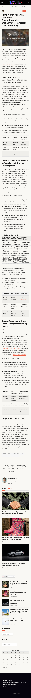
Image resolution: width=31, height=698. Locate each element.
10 (19, 657)
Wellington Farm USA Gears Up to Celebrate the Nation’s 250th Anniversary (15, 538)
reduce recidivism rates (19, 355)
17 (19, 660)
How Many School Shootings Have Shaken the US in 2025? (22, 467)
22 (11, 662)
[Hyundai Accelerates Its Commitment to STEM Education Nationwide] (15, 552)
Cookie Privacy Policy (9, 684)
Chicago (4, 453)
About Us (6, 677)
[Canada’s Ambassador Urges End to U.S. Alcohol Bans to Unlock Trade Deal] (15, 501)
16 (15, 660)
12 (27, 657)
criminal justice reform (8, 64)
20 (3, 662)
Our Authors (14, 677)
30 (15, 664)
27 (3, 664)
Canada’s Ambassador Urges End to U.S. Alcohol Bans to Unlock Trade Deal (14, 512)
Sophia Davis (9, 11)
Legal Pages (6, 679)
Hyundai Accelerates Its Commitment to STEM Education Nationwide (14, 564)
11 (23, 657)
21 (7, 662)
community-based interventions (11, 348)
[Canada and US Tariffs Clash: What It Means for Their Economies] (5, 621)
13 (3, 660)
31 (19, 664)
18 (23, 660)
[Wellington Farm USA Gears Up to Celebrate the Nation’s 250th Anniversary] (15, 527)
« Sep (3, 667)
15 (11, 660)
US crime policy (15, 456)
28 (7, 664)
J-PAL (22, 453)
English (6, 576)
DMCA (4, 686)
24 (19, 662)
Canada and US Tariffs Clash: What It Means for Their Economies (18, 620)
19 (27, 660)
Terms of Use (7, 689)
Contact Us (22, 677)
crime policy (16, 453)
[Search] (28, 2)
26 (27, 662)
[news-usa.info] (15, 2)
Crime (9, 453)
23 (15, 662)
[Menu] (2, 2)
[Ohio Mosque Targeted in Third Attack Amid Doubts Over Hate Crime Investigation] (5, 612)
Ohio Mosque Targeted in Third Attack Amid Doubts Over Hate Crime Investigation (19, 611)
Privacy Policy (7, 680)
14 (7, 660)
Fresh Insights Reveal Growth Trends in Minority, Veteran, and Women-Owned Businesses (8, 468)
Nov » (6, 667)
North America (6, 456)
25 (23, 662)
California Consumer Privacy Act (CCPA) (14, 682)
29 (11, 664)
